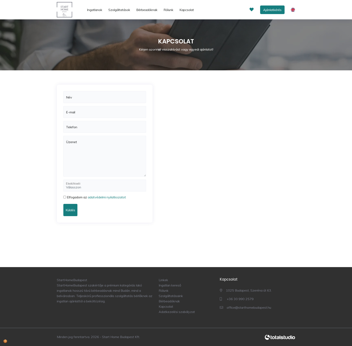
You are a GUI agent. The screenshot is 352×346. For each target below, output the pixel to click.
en (294, 10)
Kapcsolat (186, 10)
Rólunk (168, 10)
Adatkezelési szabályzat (177, 312)
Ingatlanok (94, 10)
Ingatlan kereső (170, 285)
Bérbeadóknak (146, 10)
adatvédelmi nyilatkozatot (107, 197)
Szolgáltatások (119, 10)
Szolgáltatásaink (171, 296)
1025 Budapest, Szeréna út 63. (249, 290)
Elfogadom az (96, 197)
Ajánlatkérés (272, 10)
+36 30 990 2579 (240, 299)
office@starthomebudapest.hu (248, 307)
